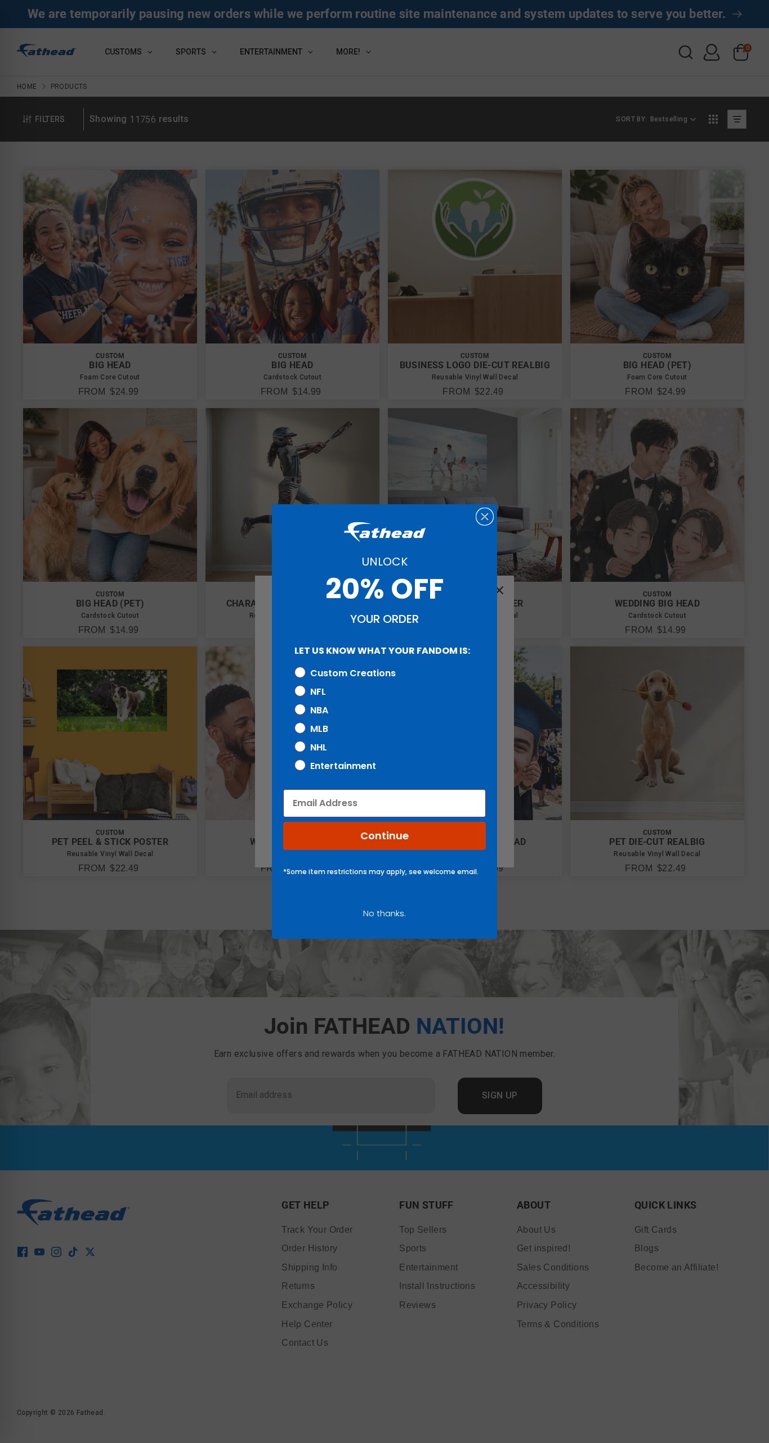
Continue (384, 836)
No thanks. (384, 913)
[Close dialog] (485, 516)
